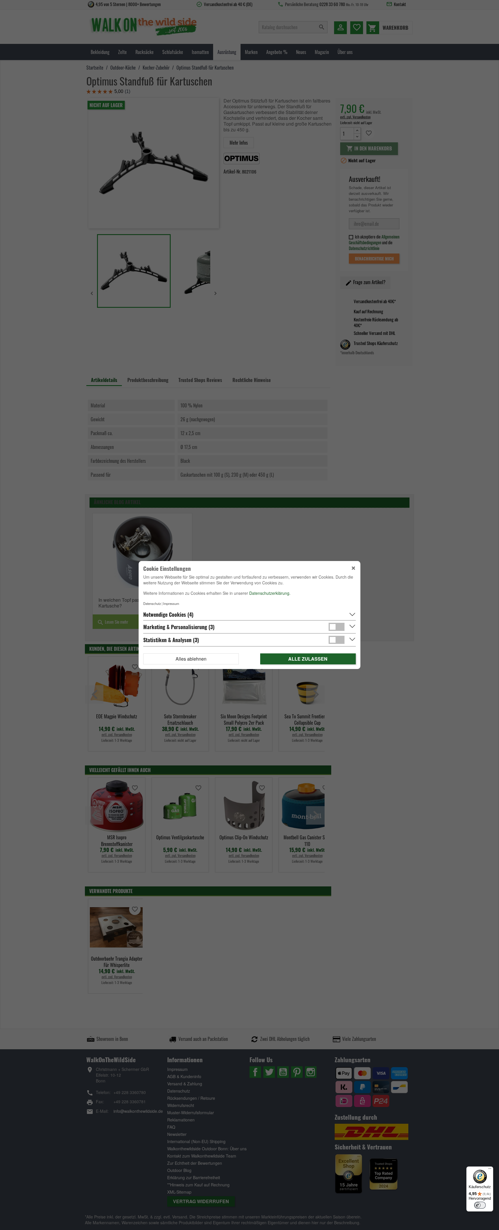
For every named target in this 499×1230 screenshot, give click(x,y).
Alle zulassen (307, 658)
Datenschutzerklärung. (270, 593)
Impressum (171, 603)
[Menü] (489, 1169)
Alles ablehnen (191, 658)
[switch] (480, 1205)
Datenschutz (152, 603)
